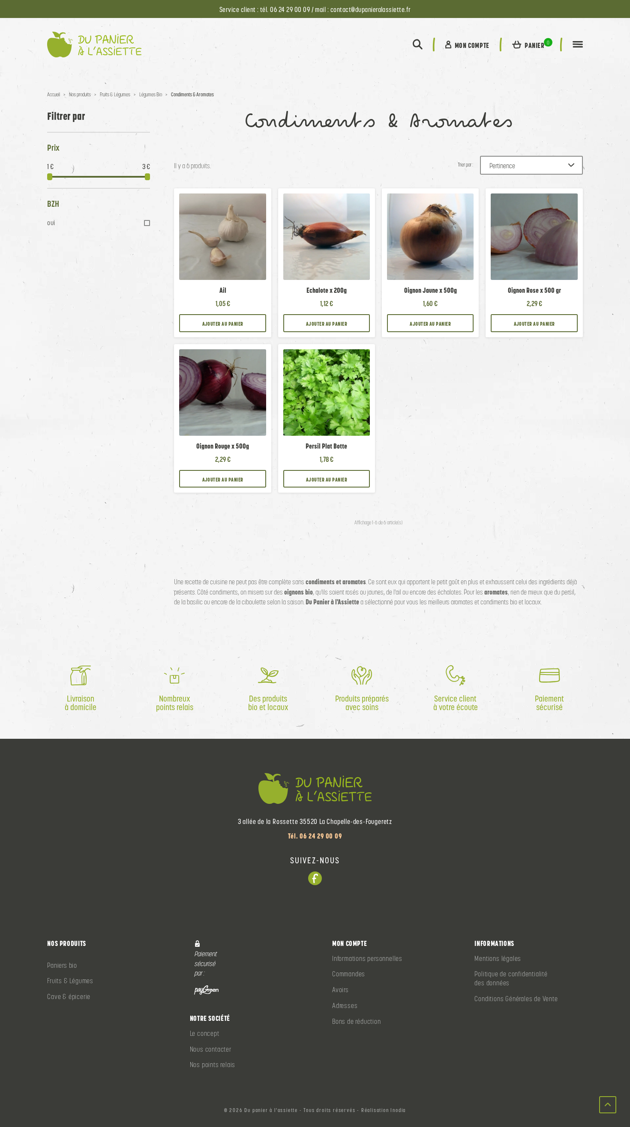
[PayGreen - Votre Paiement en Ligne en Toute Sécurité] (206, 989)
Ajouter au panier (222, 324)
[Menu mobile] (578, 44)
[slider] (49, 176)
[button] (418, 44)
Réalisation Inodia (383, 1110)
